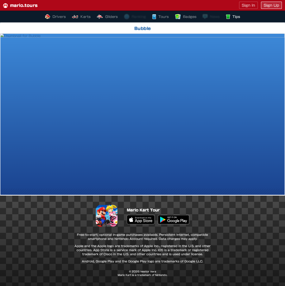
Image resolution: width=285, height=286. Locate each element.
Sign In (248, 5)
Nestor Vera (148, 271)
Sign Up (271, 5)
